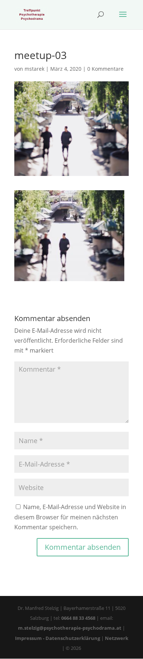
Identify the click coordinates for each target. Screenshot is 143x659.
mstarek (34, 68)
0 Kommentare (105, 68)
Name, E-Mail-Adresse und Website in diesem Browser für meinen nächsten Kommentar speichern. (70, 517)
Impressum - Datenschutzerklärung (57, 638)
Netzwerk (116, 638)
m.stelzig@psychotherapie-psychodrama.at (69, 628)
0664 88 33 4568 (78, 618)
